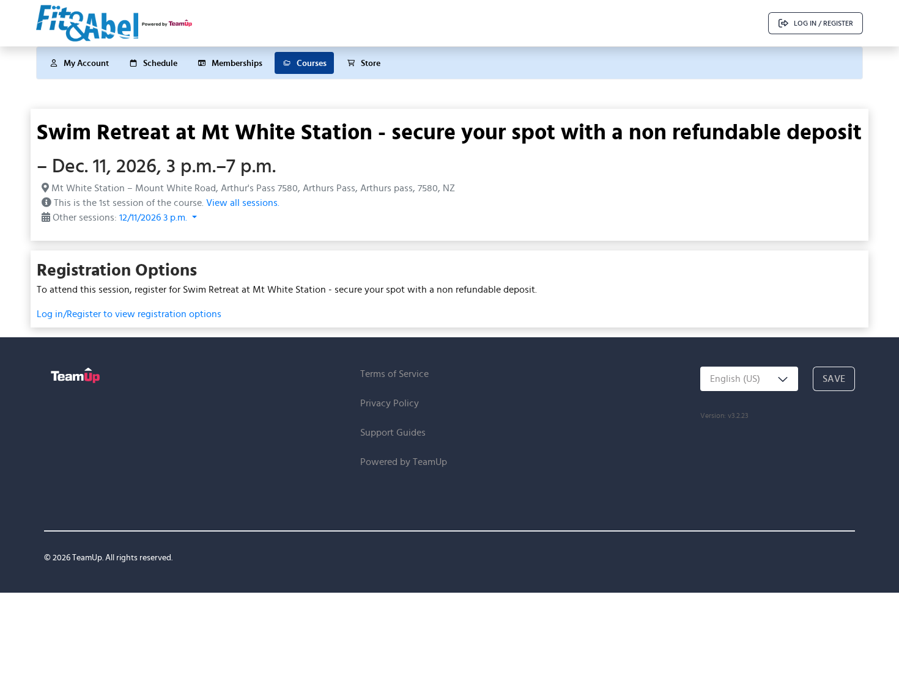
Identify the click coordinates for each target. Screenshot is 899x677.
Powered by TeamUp (403, 461)
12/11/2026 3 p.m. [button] (154, 217)
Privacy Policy (389, 403)
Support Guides (393, 432)
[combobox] (749, 379)
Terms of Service (394, 373)
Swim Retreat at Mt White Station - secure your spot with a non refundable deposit (449, 131)
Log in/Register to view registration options (129, 313)
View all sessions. (242, 202)
